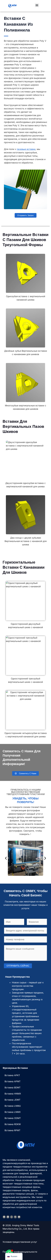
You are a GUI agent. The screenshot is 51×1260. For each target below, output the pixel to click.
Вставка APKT (12, 1075)
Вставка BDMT (13, 1087)
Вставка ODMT (13, 1118)
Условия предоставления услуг (20, 1242)
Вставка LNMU (13, 1106)
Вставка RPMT (12, 1130)
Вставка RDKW (13, 1124)
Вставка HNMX (13, 1093)
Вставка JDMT (12, 1099)
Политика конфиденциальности (20, 1251)
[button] (37, 5)
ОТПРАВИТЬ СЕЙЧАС (18, 966)
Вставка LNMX (13, 1112)
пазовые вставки (26, 149)
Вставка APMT (13, 1081)
